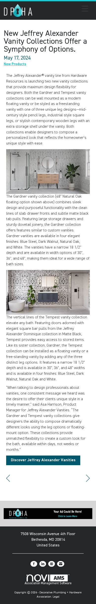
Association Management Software (48, 583)
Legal (56, 596)
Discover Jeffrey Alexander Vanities (43, 460)
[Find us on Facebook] (34, 564)
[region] (88, 478)
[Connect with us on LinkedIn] (42, 564)
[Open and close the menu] (62, 10)
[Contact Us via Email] (60, 564)
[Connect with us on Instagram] (51, 564)
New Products (15, 64)
